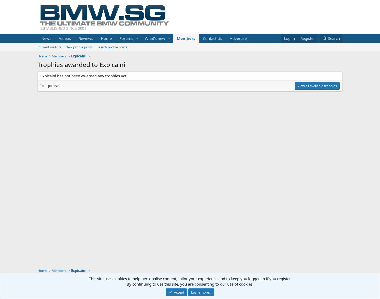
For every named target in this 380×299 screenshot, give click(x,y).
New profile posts (79, 47)
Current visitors (49, 47)
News (46, 38)
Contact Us (212, 38)
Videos (65, 38)
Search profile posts (112, 47)
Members (186, 38)
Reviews (86, 38)
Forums (126, 38)
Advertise (238, 38)
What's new (155, 38)
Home (106, 38)
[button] (137, 38)
